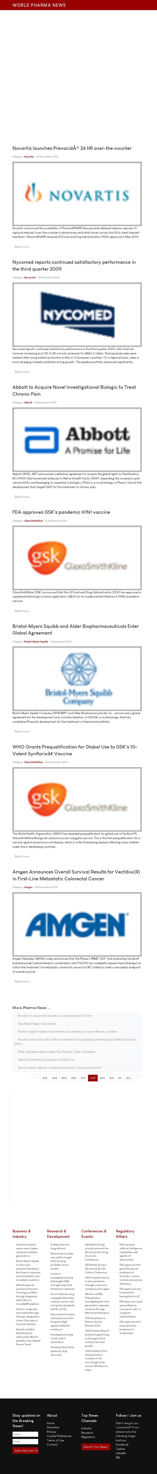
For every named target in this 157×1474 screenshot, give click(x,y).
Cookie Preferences (59, 1435)
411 (120, 1078)
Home (50, 1423)
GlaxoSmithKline (33, 520)
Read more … (23, 246)
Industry (86, 1428)
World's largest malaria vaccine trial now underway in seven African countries (67, 1031)
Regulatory (88, 1436)
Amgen (28, 887)
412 (128, 1078)
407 (83, 1078)
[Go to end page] (139, 1076)
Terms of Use (55, 1440)
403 (45, 1078)
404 (54, 1078)
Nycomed (29, 277)
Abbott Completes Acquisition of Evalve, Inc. (46, 1059)
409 (102, 1078)
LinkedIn (121, 1453)
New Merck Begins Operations (36, 1023)
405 (64, 1078)
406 (73, 1078)
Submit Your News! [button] (96, 1446)
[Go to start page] (33, 1076)
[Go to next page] (134, 1076)
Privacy (51, 1431)
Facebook (122, 1444)
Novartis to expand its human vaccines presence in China (54, 1015)
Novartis (29, 156)
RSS (118, 1457)
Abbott (28, 402)
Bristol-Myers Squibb (36, 641)
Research (87, 1432)
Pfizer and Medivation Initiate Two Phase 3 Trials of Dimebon (56, 1051)
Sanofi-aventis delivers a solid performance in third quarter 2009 (59, 1067)
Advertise (53, 1427)
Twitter (120, 1448)
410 (112, 1078)
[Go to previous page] (38, 1076)
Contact (52, 1444)
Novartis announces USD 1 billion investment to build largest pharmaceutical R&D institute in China (75, 1041)
